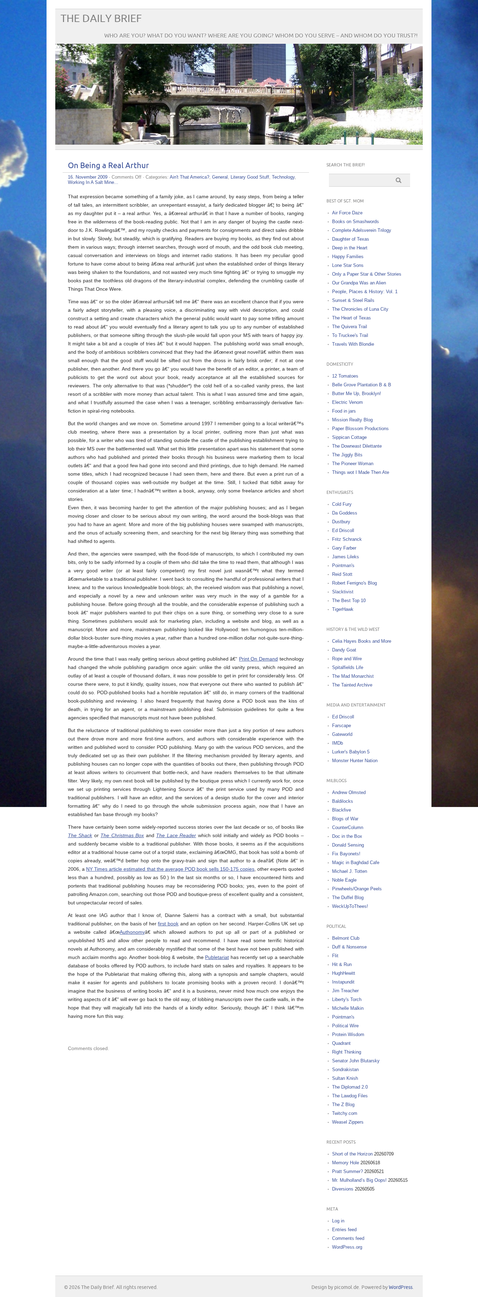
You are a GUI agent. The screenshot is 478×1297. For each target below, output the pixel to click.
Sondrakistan (345, 1069)
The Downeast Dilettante (357, 446)
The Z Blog (343, 1104)
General (220, 177)
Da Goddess (344, 513)
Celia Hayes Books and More (361, 641)
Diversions (342, 1189)
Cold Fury (342, 504)
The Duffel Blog (348, 897)
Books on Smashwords (355, 221)
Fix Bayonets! (346, 853)
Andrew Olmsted (349, 792)
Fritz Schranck (347, 539)
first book (168, 923)
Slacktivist (342, 591)
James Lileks (345, 556)
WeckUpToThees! (350, 906)
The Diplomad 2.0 (350, 1087)
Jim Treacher (345, 990)
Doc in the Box (347, 836)
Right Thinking (346, 1052)
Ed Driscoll (343, 530)
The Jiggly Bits (347, 454)
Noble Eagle (344, 880)
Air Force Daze (347, 212)
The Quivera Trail (349, 326)
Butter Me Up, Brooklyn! (356, 393)
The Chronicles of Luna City (360, 309)
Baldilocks (342, 801)
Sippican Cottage (349, 437)
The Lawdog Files (350, 1095)
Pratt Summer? (347, 1171)
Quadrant (341, 1043)
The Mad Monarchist (353, 676)
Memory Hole (345, 1162)
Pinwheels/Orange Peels (357, 888)
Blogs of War (345, 818)
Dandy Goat (344, 650)
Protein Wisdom (348, 1034)
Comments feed (348, 1238)
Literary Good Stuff (250, 177)
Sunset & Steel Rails (353, 300)
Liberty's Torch (346, 999)
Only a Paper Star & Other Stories (366, 274)
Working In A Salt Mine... (93, 182)
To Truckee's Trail (350, 335)
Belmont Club (345, 938)
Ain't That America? (189, 177)
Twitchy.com (344, 1113)
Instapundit (343, 982)
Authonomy (132, 932)
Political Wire (345, 1025)
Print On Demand (258, 659)
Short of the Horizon (352, 1154)
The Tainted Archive (352, 685)
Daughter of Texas (350, 239)
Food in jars (344, 411)
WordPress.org (347, 1247)
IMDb (337, 743)
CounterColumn (347, 827)
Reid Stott (342, 574)
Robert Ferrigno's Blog (354, 583)
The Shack (80, 835)
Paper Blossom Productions (360, 428)
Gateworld (342, 734)
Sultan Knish (345, 1078)
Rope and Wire (347, 658)
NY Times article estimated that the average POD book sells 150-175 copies (170, 869)
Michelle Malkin (348, 1008)
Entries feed (344, 1229)
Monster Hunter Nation (355, 760)
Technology (283, 177)
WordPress (401, 1287)
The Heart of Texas (351, 317)
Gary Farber (344, 548)
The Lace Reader (176, 835)
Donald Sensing (348, 845)
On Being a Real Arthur (108, 166)
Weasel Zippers (348, 1122)
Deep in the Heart (349, 247)
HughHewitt (343, 973)
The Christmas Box (122, 835)
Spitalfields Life (347, 667)
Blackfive (341, 810)
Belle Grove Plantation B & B (361, 384)
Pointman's (343, 565)
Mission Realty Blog (352, 419)
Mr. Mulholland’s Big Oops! (359, 1180)
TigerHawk (342, 609)
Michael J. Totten (349, 871)
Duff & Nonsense (349, 947)
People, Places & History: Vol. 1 (365, 291)
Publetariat (217, 957)
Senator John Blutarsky (356, 1060)
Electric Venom (347, 402)
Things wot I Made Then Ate (360, 472)
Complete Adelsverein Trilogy (361, 230)
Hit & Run (342, 964)
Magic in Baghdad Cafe (355, 862)
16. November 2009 (87, 177)
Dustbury (341, 521)
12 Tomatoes (345, 376)
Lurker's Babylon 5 (351, 751)
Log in (338, 1220)
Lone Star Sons (348, 265)
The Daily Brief (101, 18)
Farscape (341, 725)
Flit (335, 955)
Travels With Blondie (353, 344)
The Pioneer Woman (352, 463)
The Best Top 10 (349, 600)
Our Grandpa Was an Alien (359, 282)
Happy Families (348, 256)
